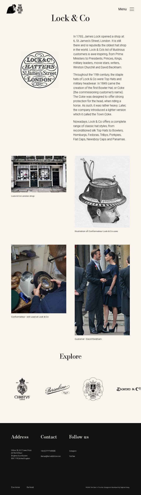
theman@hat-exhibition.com (51, 456)
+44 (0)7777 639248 (48, 451)
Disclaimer (15, 487)
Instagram (72, 451)
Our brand (30, 487)
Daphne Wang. (125, 487)
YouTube (72, 456)
